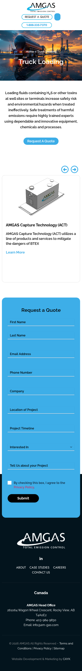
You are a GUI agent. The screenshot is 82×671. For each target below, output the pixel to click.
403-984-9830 (46, 620)
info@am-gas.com (46, 625)
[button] (57, 16)
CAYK (66, 659)
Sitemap (59, 648)
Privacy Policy (24, 487)
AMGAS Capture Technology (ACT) (36, 225)
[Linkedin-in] (41, 558)
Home (30, 51)
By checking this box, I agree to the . (39, 485)
